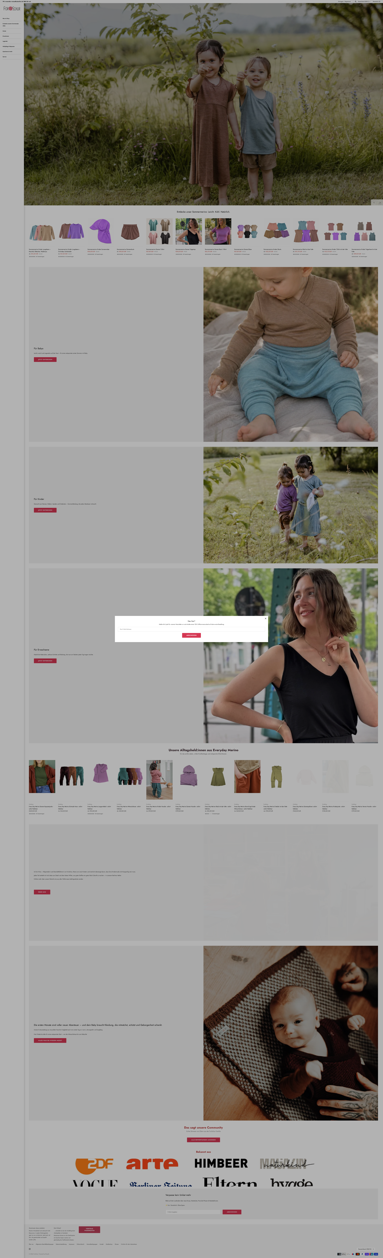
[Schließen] (265, 618)
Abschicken (191, 635)
